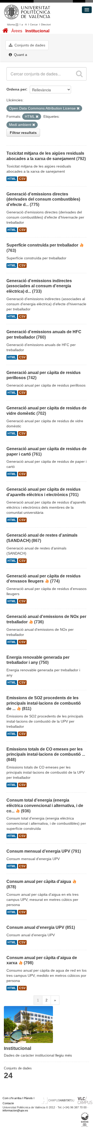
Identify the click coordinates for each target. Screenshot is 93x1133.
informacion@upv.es (15, 1110)
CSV (22, 179)
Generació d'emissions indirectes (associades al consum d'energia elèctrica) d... (39, 286)
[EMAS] (85, 1120)
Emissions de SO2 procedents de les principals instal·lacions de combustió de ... (43, 703)
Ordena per (16, 89)
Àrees (16, 31)
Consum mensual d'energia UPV (38, 851)
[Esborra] (78, 108)
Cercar (34, 24)
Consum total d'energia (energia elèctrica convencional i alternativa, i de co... (44, 805)
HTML (11, 179)
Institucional (37, 31)
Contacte (8, 1103)
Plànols (28, 1098)
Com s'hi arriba (12, 1098)
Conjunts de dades (29, 45)
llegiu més (63, 1055)
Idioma (11, 24)
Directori (46, 24)
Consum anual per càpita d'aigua (38, 881)
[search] (79, 74)
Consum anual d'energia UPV (35, 927)
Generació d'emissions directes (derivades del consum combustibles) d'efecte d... (43, 199)
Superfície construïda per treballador (42, 245)
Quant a (20, 55)
